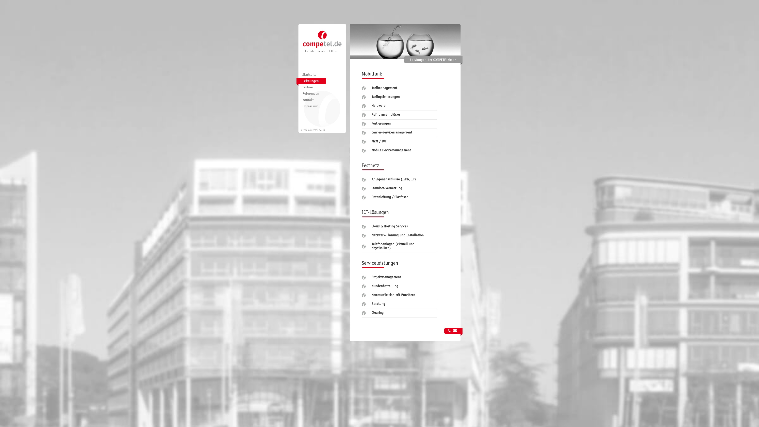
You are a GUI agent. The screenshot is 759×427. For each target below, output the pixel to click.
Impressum (310, 106)
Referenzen (310, 94)
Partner (307, 87)
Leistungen (310, 81)
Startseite (309, 75)
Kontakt (308, 100)
